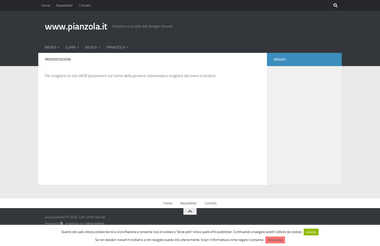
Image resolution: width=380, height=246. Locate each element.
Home (45, 5)
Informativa (275, 240)
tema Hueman (95, 223)
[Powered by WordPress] (61, 223)
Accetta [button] (311, 232)
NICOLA (91, 47)
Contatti (85, 5)
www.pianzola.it (76, 26)
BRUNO (50, 47)
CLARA (71, 47)
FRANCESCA (115, 47)
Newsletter (64, 5)
